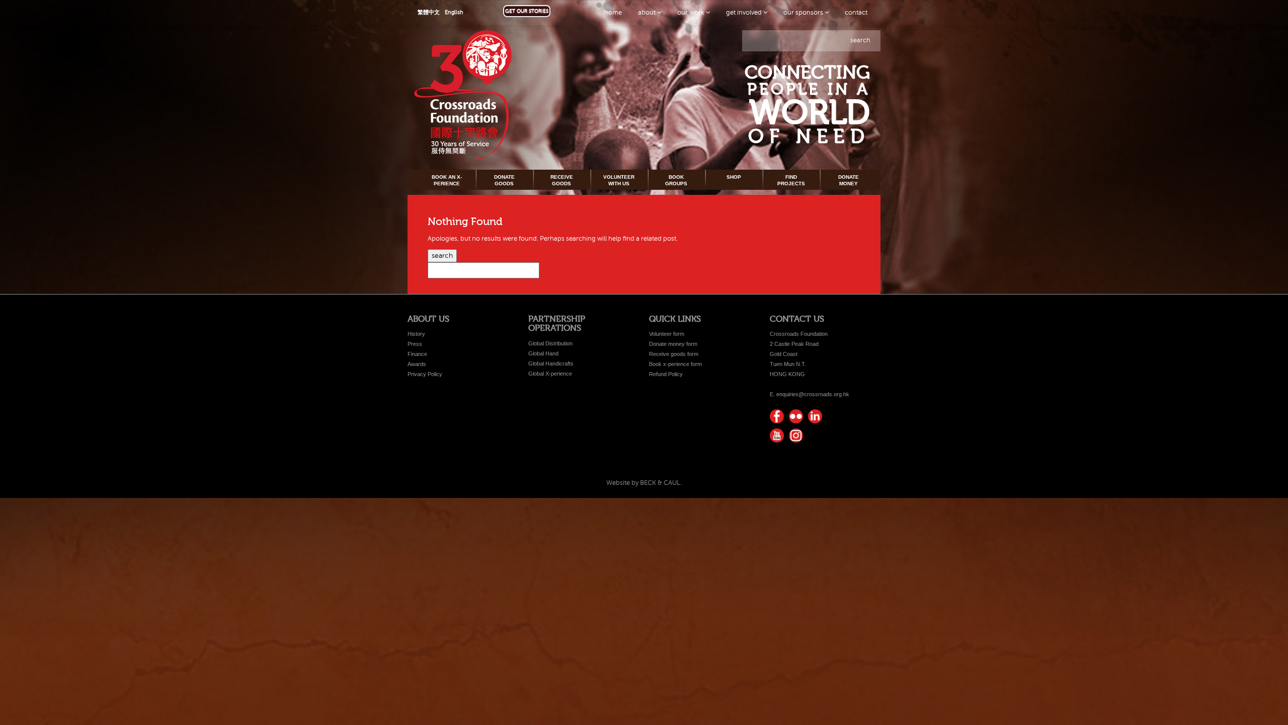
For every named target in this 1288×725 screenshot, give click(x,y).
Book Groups (676, 180)
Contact (856, 12)
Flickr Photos (796, 416)
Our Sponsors (804, 12)
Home (613, 12)
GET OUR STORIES (526, 11)
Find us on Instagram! (796, 435)
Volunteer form (666, 334)
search (860, 40)
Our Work (691, 12)
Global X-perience (550, 374)
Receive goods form (673, 354)
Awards (417, 364)
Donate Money (848, 180)
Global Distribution (550, 343)
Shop (734, 177)
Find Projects (791, 180)
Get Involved (744, 12)
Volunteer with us (618, 180)
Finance (417, 354)
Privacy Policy (425, 374)
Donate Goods (504, 180)
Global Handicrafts (551, 363)
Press (415, 344)
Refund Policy (666, 374)
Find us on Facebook (777, 416)
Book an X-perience (447, 180)
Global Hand (543, 353)
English (454, 12)
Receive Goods (561, 180)
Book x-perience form (675, 364)
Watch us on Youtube (777, 435)
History (416, 334)
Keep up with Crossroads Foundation (815, 416)
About (647, 12)
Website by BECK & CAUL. (644, 482)
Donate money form (673, 344)
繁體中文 (429, 12)
